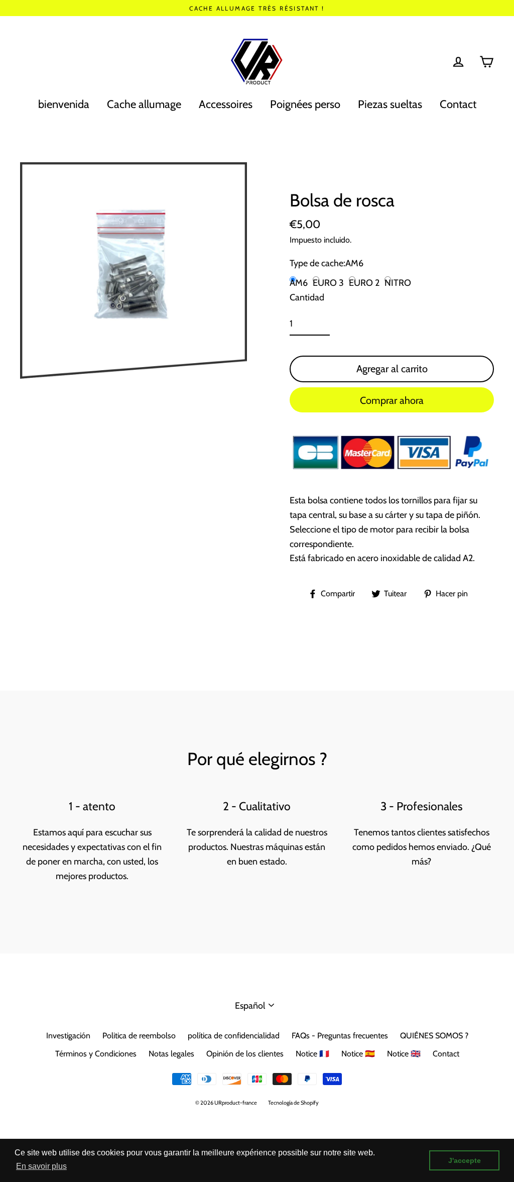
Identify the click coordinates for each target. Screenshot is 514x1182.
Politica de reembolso (139, 1035)
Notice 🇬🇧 (404, 1053)
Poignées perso (305, 104)
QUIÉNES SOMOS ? (434, 1035)
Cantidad (307, 297)
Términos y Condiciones (96, 1053)
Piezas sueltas (390, 104)
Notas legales (171, 1053)
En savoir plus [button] (41, 1166)
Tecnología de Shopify (293, 1102)
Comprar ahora (392, 400)
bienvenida (63, 104)
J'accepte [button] (464, 1160)
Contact (458, 104)
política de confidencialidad (234, 1035)
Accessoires (225, 104)
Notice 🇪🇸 (358, 1053)
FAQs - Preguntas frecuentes (340, 1035)
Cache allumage (144, 104)
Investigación (68, 1035)
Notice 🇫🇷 (312, 1053)
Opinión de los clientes (245, 1053)
